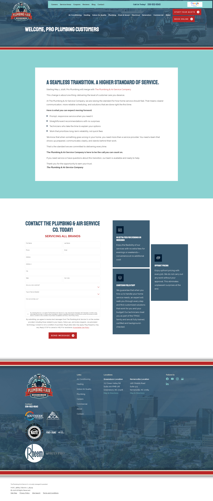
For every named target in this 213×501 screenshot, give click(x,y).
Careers (54, 4)
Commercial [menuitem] (158, 15)
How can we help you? (32, 299)
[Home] (21, 11)
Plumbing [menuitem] (112, 15)
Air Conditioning (83, 379)
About (79, 409)
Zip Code (66, 278)
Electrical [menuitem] (136, 15)
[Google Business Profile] (182, 379)
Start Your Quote (184, 12)
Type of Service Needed (32, 292)
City (27, 271)
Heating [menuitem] (87, 15)
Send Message (60, 335)
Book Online (181, 19)
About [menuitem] (168, 15)
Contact (101, 4)
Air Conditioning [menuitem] (75, 15)
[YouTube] (172, 379)
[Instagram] (177, 379)
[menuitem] (14, 493)
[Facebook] (167, 379)
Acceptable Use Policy (62, 315)
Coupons (76, 4)
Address (28, 257)
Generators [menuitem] (146, 15)
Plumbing (81, 394)
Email (65, 250)
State (27, 278)
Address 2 (29, 264)
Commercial (82, 404)
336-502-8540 (154, 4)
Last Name (67, 243)
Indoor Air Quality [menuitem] (99, 15)
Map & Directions (111, 393)
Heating (80, 384)
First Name (29, 243)
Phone (27, 250)
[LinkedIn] (167, 384)
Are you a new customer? (33, 285)
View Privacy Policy (73, 315)
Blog (93, 4)
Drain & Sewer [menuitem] (124, 15)
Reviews (86, 4)
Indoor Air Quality (84, 389)
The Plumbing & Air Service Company (113, 89)
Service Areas (65, 4)
